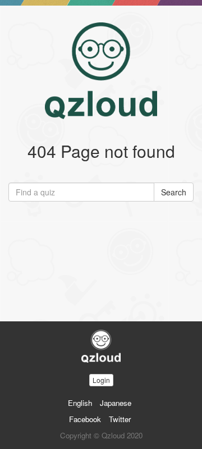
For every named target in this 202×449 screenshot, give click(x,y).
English (80, 402)
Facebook (85, 419)
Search (173, 192)
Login (101, 380)
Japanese (115, 402)
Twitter (120, 419)
